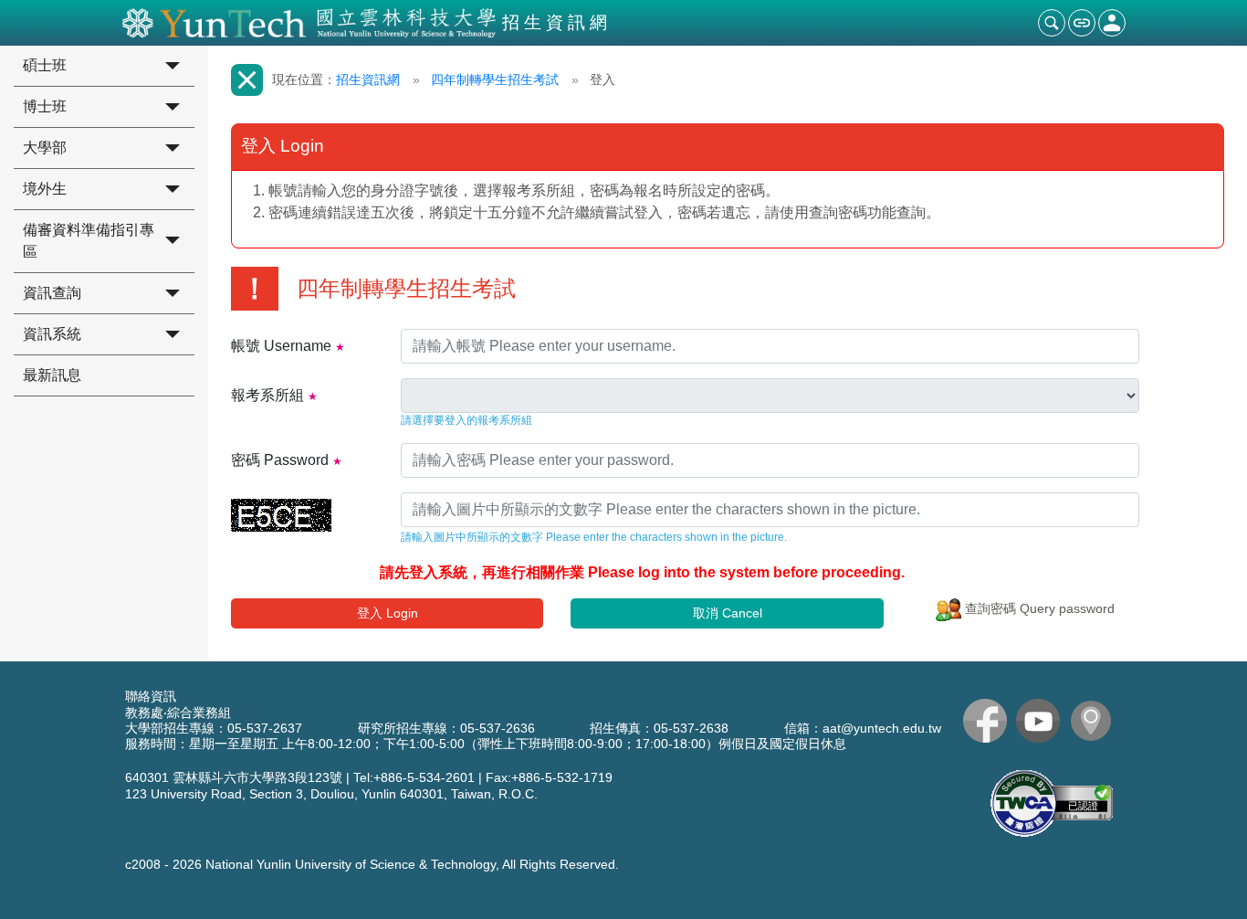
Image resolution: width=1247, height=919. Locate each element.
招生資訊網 (368, 79)
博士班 (45, 106)
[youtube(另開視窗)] (1042, 721)
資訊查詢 (52, 293)
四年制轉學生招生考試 (495, 79)
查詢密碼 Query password (1038, 608)
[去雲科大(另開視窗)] (1095, 721)
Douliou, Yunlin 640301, (378, 794)
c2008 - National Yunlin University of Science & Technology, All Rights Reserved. (372, 864)
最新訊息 (52, 375)
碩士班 (45, 65)
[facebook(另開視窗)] (989, 721)
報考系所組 (267, 395)
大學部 (45, 147)
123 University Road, (185, 794)
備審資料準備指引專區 (88, 240)
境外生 (45, 188)
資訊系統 (52, 334)
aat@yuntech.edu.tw (882, 728)
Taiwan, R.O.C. (494, 794)
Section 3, (278, 794)
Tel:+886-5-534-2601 (414, 777)
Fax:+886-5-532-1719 (549, 777)
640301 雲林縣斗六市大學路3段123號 (233, 777)
